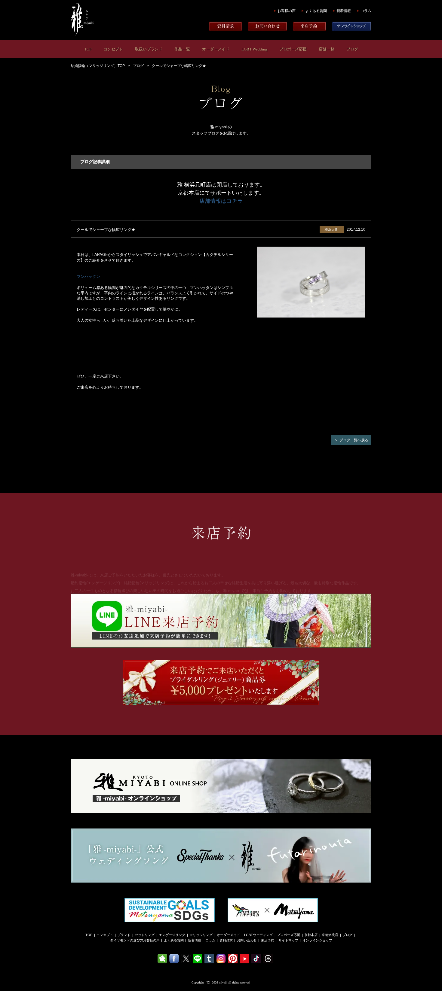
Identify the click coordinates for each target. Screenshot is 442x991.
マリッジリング (201, 935)
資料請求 (226, 940)
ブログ (352, 49)
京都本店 (311, 935)
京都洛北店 (330, 935)
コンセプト (113, 49)
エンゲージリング (172, 935)
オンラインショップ (317, 940)
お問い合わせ (247, 940)
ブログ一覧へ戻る (353, 440)
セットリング (145, 935)
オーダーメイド (215, 49)
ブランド (123, 935)
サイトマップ (288, 940)
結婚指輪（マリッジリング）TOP (98, 66)
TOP (87, 49)
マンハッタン (88, 276)
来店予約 (267, 940)
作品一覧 (182, 49)
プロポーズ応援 (293, 49)
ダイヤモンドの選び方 (126, 940)
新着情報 (343, 11)
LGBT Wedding (254, 49)
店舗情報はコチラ (221, 201)
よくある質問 (316, 11)
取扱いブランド (148, 49)
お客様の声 (287, 11)
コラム (366, 11)
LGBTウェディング (258, 935)
